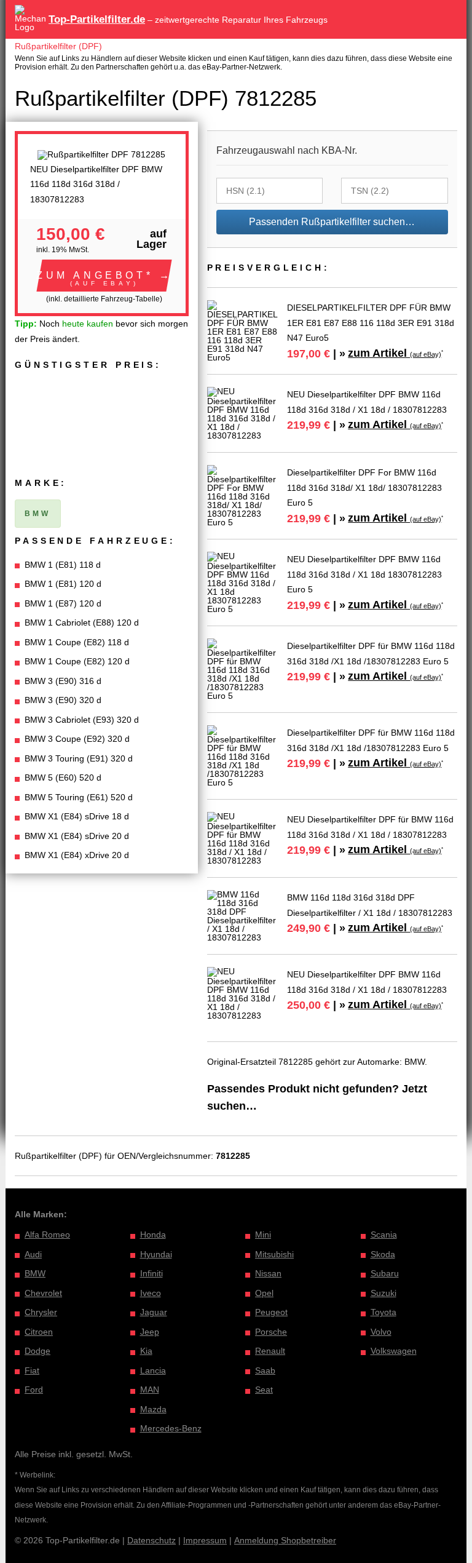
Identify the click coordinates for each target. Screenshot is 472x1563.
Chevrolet (43, 1293)
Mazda (153, 1409)
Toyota (383, 1312)
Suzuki (383, 1293)
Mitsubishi (274, 1254)
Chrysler (41, 1312)
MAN (149, 1389)
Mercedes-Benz (171, 1428)
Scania (384, 1234)
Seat (264, 1389)
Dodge (37, 1351)
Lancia (153, 1370)
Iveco (150, 1293)
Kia (146, 1351)
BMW (35, 1273)
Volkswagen (394, 1351)
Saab (265, 1370)
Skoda (383, 1254)
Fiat (32, 1370)
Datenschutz (151, 1540)
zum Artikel (394, 353)
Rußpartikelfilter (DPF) (58, 46)
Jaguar (153, 1312)
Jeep (149, 1332)
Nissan (268, 1273)
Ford (34, 1389)
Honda (153, 1234)
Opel (264, 1293)
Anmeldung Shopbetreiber (285, 1540)
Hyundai (156, 1254)
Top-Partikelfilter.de (97, 19)
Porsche (271, 1332)
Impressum (205, 1540)
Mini (263, 1234)
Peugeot (271, 1312)
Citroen (39, 1332)
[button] (104, 276)
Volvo (381, 1332)
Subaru (385, 1273)
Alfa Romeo (47, 1234)
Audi (33, 1254)
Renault (270, 1351)
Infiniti (151, 1273)
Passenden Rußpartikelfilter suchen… (332, 222)
